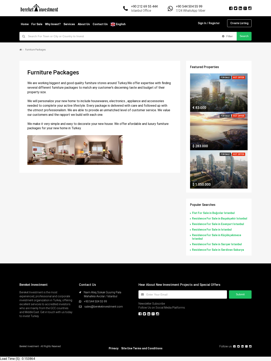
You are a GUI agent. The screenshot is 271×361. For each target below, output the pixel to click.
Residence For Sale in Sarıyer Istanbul (217, 244)
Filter (229, 36)
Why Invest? (53, 24)
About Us (84, 24)
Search (244, 36)
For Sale (36, 24)
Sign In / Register (209, 23)
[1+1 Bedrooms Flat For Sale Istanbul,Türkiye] (219, 92)
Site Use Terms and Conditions (141, 348)
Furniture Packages (35, 49)
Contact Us (100, 24)
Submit (240, 294)
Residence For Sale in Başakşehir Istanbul (219, 218)
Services (69, 24)
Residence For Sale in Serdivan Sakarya (218, 249)
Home (25, 24)
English (120, 24)
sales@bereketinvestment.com (103, 306)
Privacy (113, 348)
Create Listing (239, 23)
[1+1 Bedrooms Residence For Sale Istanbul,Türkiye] (219, 131)
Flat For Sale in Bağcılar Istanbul (213, 213)
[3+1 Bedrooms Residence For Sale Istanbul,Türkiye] (219, 169)
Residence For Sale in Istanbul (212, 229)
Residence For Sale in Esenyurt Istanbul (218, 224)
